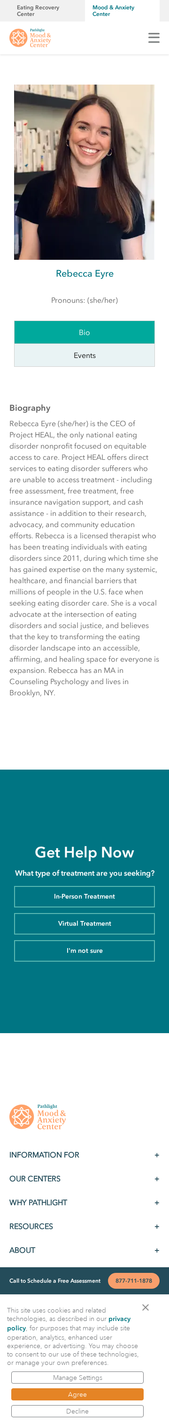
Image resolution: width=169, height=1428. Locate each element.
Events (85, 355)
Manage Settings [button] (77, 1377)
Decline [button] (77, 1411)
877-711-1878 (133, 1281)
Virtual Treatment (84, 924)
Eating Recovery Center (38, 10)
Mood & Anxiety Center (113, 10)
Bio (84, 332)
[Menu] (154, 38)
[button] (148, 1306)
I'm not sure (85, 951)
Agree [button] (77, 1394)
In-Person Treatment (84, 896)
